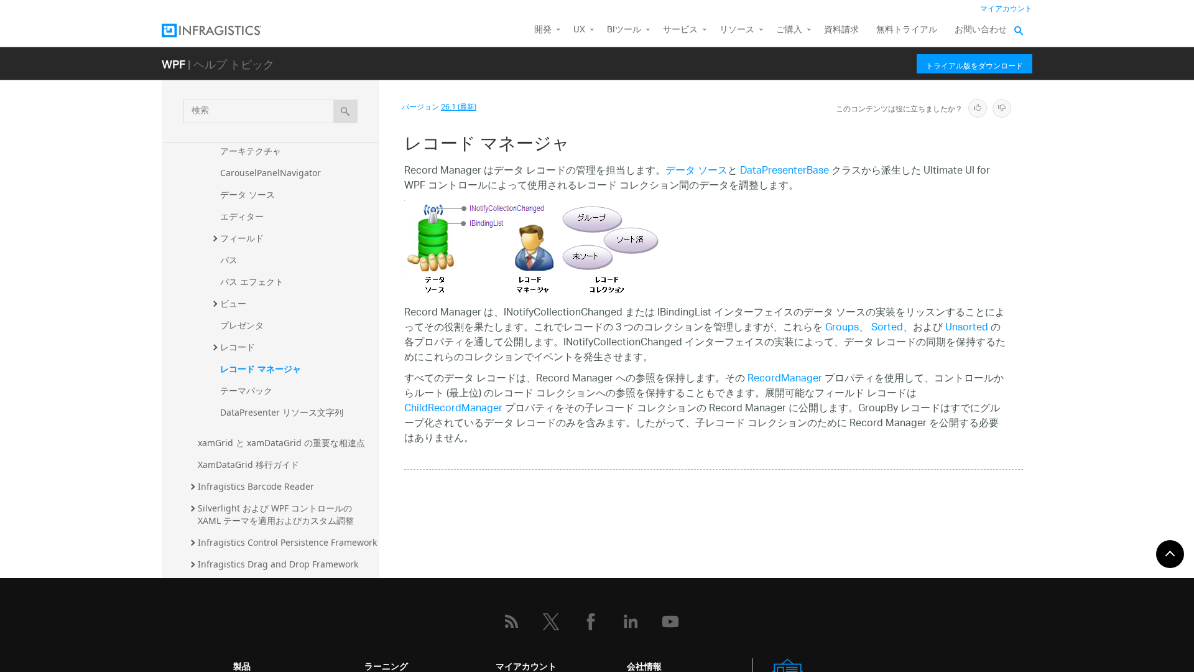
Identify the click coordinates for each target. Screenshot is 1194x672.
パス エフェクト (252, 281)
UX (579, 30)
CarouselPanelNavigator (270, 173)
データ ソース (247, 194)
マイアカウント (1006, 9)
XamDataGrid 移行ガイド (248, 464)
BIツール (624, 30)
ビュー (233, 303)
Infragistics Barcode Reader (256, 486)
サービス (680, 30)
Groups (842, 328)
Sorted (887, 328)
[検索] (345, 111)
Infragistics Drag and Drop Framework (278, 564)
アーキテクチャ (250, 151)
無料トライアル (906, 30)
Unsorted (966, 328)
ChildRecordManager (453, 409)
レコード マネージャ (260, 369)
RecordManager (784, 379)
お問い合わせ (981, 30)
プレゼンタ (242, 325)
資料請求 (841, 30)
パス (229, 260)
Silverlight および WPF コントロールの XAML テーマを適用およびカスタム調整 (276, 514)
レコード (237, 347)
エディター (242, 216)
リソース (737, 30)
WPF (173, 64)
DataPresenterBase (784, 171)
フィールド (242, 238)
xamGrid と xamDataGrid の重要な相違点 (281, 443)
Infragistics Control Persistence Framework (287, 542)
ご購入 (789, 30)
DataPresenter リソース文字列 (281, 412)
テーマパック (246, 390)
